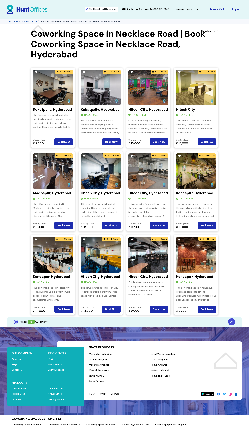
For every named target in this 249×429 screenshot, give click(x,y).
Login (235, 9)
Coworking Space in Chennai (101, 424)
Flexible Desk (18, 393)
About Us (179, 9)
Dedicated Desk (56, 388)
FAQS (50, 358)
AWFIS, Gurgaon (159, 359)
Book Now (63, 142)
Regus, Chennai (159, 364)
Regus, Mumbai (96, 375)
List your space (56, 369)
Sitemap (115, 393)
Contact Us (18, 369)
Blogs (189, 9)
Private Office (19, 388)
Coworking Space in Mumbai (26, 424)
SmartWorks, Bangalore (163, 353)
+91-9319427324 (161, 9)
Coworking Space (29, 21)
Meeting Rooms (56, 399)
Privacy (102, 393)
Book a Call (217, 9)
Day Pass (16, 399)
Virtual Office (55, 393)
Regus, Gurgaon (97, 381)
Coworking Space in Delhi (135, 424)
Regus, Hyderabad (160, 375)
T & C (92, 393)
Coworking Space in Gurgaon (170, 424)
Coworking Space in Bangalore (64, 424)
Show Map (206, 31)
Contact (199, 9)
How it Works (55, 364)
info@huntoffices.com (137, 9)
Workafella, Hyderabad (100, 353)
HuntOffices (12, 21)
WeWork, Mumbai (160, 370)
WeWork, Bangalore (99, 370)
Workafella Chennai (99, 364)
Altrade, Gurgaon (98, 359)
